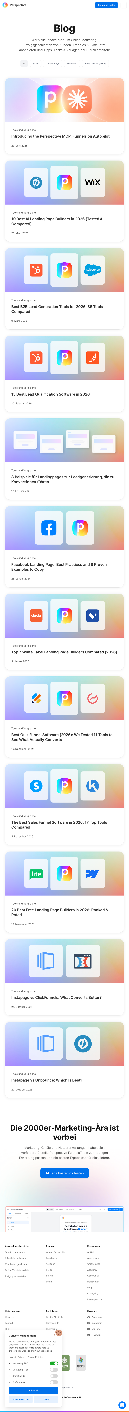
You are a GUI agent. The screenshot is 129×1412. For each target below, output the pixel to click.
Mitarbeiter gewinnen (16, 1264)
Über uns (9, 1317)
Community (93, 1275)
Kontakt (9, 1323)
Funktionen (51, 1258)
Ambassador (93, 1258)
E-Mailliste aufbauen (15, 1258)
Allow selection (20, 1399)
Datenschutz (52, 1323)
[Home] (14, 5)
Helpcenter (93, 1281)
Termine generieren (15, 1252)
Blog (89, 1287)
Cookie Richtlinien (55, 1317)
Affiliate (91, 1252)
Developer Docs (95, 1299)
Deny (46, 1399)
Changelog (92, 1293)
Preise (49, 1269)
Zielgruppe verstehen (16, 1276)
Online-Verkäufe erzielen (17, 1270)
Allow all (33, 1390)
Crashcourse (93, 1263)
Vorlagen (50, 1263)
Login (49, 1281)
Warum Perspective (56, 1252)
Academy (92, 1269)
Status (49, 1275)
